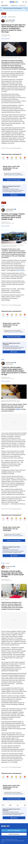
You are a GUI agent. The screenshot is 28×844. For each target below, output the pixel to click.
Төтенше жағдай (22, 5)
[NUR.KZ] (14, 2)
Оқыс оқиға (4, 5)
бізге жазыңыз (17, 148)
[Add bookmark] (25, 805)
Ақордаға (18, 409)
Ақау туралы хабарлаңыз (14, 830)
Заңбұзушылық (14, 5)
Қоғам (2, 206)
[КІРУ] (26, 2)
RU (23, 2)
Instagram (15, 194)
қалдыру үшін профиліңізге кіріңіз (15, 174)
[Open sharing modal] (18, 805)
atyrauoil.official (20, 270)
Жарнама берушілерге (14, 834)
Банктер (7, 563)
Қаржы (3, 563)
